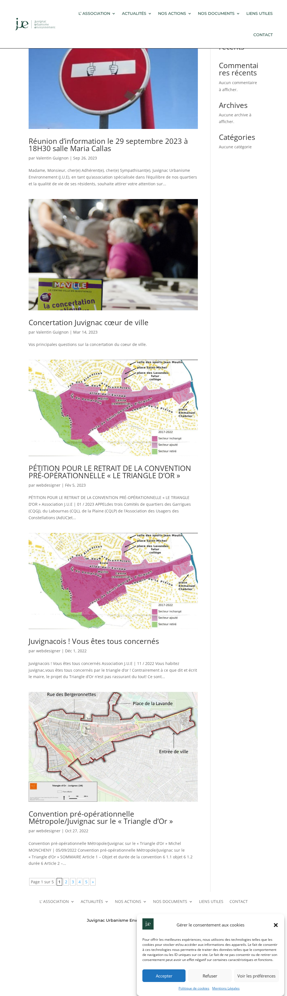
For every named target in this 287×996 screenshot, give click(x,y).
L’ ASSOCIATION (94, 13)
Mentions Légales (226, 988)
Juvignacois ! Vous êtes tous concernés (94, 641)
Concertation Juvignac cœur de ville (89, 322)
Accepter (164, 976)
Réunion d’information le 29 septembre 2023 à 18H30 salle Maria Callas (108, 144)
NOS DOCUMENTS (216, 13)
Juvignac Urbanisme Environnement (124, 920)
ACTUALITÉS (134, 13)
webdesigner (48, 485)
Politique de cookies (194, 988)
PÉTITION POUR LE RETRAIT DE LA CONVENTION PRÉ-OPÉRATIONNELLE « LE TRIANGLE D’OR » (110, 471)
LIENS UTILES (259, 13)
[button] (276, 925)
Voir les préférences (256, 976)
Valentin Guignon (52, 158)
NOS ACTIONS (172, 13)
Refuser (210, 976)
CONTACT (263, 34)
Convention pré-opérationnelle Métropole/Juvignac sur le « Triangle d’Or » (101, 817)
